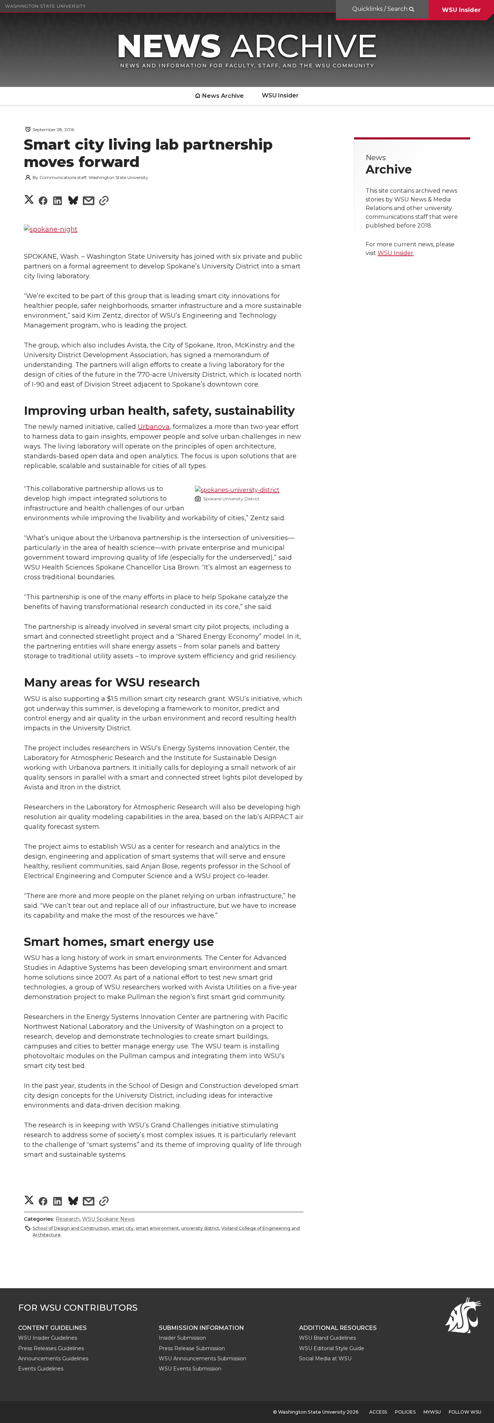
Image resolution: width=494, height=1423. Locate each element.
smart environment (157, 1228)
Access (378, 1412)
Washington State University (45, 6)
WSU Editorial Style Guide (331, 1348)
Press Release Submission (192, 1348)
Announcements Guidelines (53, 1358)
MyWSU (432, 1412)
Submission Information (201, 1327)
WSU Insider (461, 10)
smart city (122, 1228)
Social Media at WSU (325, 1358)
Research (68, 1219)
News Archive (223, 95)
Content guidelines (52, 1327)
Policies (405, 1412)
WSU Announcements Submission (202, 1358)
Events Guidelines (40, 1368)
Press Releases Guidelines (51, 1348)
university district (200, 1228)
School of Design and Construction (71, 1228)
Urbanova (154, 427)
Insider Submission (182, 1338)
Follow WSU (465, 1412)
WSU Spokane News (108, 1219)
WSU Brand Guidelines (327, 1338)
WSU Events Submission (190, 1368)
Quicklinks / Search (380, 8)
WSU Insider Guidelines (47, 1338)
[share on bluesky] (73, 202)
